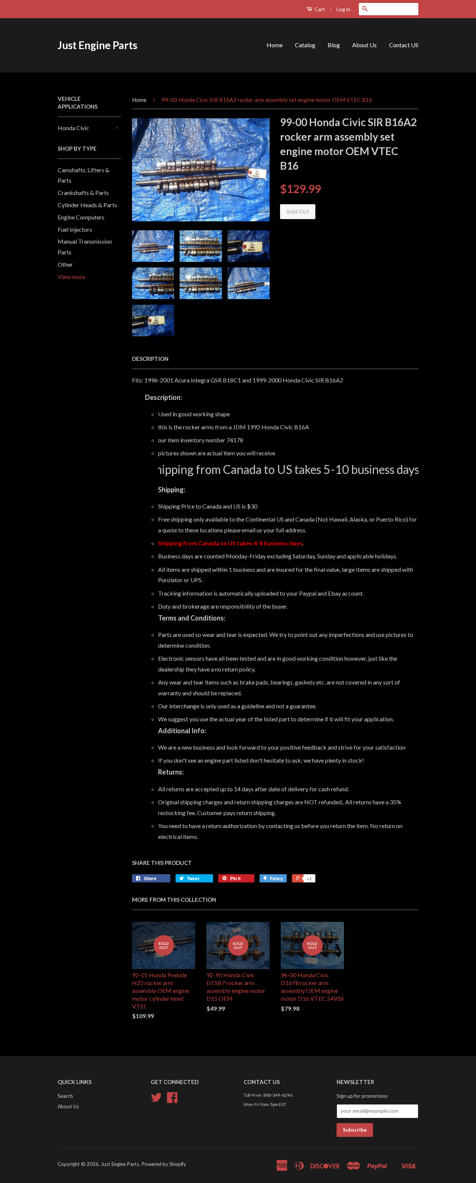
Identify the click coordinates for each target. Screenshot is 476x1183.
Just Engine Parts (97, 45)
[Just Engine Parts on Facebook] (172, 1100)
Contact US (403, 44)
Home (275, 44)
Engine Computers (81, 217)
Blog (334, 44)
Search (65, 1096)
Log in (343, 9)
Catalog (305, 44)
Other (65, 264)
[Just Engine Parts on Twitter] (156, 1100)
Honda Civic (73, 127)
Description (150, 358)
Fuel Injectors (75, 229)
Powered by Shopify (163, 1164)
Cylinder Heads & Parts (87, 204)
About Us (364, 44)
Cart (319, 9)
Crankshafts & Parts (83, 192)
